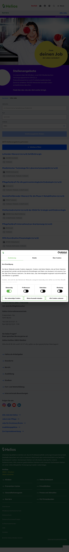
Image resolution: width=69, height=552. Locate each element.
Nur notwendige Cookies (12, 298)
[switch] (26, 291)
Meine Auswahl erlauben (34, 298)
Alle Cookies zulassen (56, 298)
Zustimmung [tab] (12, 258)
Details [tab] (34, 258)
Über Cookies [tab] (57, 258)
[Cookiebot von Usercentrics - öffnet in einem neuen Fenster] (59, 252)
